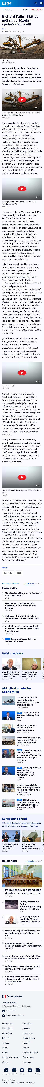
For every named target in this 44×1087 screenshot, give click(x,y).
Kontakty (27, 1062)
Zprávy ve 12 (7, 386)
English (4, 1083)
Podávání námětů (30, 1052)
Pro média (27, 1023)
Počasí (4, 1047)
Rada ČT (26, 1043)
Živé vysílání (7, 1028)
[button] (22, 100)
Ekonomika (8, 573)
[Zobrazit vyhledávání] (36, 3)
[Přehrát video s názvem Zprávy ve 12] (22, 372)
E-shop (5, 1052)
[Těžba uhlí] (22, 46)
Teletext (5, 1038)
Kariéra (26, 1047)
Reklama (26, 1028)
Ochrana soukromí (17, 1083)
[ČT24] (6, 3)
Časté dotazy (28, 1057)
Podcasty (6, 1043)
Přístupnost (30, 1083)
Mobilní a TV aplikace (11, 1057)
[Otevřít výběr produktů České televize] (41, 3)
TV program (7, 1023)
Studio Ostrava (29, 1038)
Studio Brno (28, 1033)
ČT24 (3, 29)
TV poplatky (7, 1033)
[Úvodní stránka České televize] (12, 996)
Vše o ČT (5, 1062)
